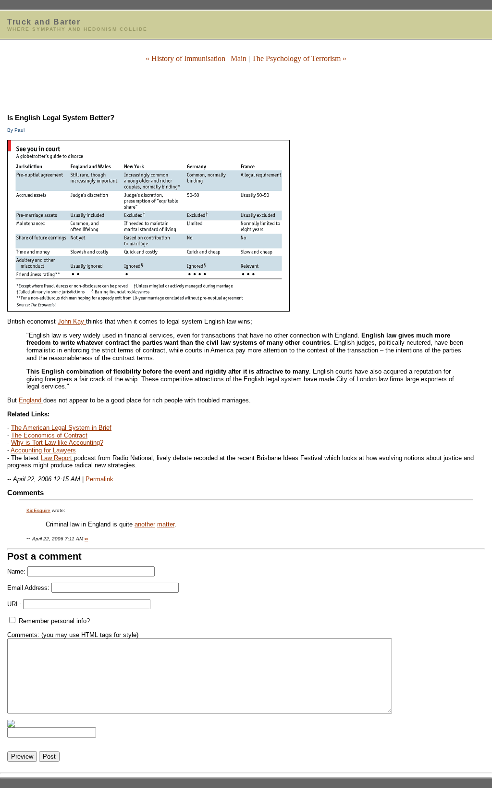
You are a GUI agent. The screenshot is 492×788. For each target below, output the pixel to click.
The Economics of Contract (49, 435)
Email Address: (28, 587)
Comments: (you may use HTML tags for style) (72, 634)
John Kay (72, 321)
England (31, 400)
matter (165, 524)
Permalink (99, 479)
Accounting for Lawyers (43, 450)
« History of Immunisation (185, 58)
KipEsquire (38, 510)
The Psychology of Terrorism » (299, 58)
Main (238, 58)
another (145, 524)
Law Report (57, 458)
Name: (16, 571)
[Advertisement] (246, 85)
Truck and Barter (44, 22)
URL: (14, 604)
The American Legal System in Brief (61, 427)
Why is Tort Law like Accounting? (57, 442)
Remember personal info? (53, 621)
